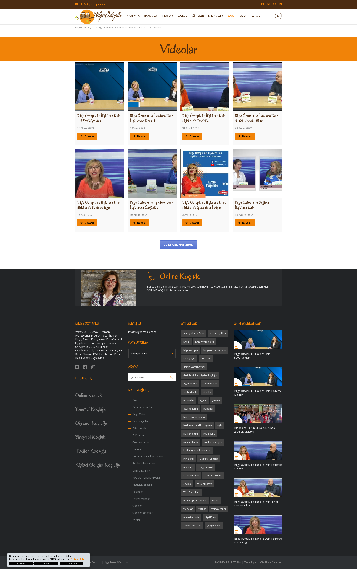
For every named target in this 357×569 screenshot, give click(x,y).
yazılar (202, 509)
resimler (188, 467)
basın (186, 341)
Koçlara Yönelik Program (147, 477)
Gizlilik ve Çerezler (271, 562)
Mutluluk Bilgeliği (142, 484)
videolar (188, 509)
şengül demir (214, 525)
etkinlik (207, 392)
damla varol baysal (194, 367)
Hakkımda (150, 15)
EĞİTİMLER (197, 15)
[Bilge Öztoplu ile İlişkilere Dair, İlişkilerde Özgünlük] (152, 173)
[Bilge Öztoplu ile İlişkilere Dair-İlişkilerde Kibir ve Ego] (99, 173)
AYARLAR (71, 563)
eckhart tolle (190, 392)
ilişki (219, 425)
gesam (216, 400)
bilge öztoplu (190, 350)
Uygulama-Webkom (116, 562)
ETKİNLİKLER (215, 15)
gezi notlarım (190, 408)
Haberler (137, 449)
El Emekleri (138, 435)
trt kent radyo (204, 483)
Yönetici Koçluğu (91, 409)
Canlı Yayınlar (140, 421)
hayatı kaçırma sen (194, 417)
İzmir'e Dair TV (141, 470)
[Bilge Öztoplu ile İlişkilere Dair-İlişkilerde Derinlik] (152, 86)
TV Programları (141, 498)
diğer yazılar (190, 383)
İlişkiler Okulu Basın (143, 463)
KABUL (21, 563)
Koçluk (182, 15)
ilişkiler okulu (190, 433)
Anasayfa (133, 15)
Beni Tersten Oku (142, 407)
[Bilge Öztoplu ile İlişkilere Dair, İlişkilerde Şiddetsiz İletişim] (204, 173)
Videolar (137, 506)
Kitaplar (167, 15)
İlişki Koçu (210, 517)
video (215, 500)
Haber (242, 15)
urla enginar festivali (195, 500)
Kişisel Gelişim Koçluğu (97, 464)
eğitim (203, 400)
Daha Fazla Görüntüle (178, 244)
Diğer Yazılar (139, 428)
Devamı (89, 136)
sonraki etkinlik (213, 475)
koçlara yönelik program (197, 450)
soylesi (187, 483)
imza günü (209, 433)
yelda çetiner (218, 509)
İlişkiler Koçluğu (90, 450)
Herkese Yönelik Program (147, 456)
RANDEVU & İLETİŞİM (228, 562)
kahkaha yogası (213, 442)
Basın (135, 400)
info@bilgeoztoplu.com (92, 4)
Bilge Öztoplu (140, 414)
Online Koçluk (88, 395)
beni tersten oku (204, 341)
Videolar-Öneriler (142, 513)
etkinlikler (188, 400)
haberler (208, 408)
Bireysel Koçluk (90, 437)
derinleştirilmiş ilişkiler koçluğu (200, 375)
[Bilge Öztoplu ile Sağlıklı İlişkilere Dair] (257, 173)
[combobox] (152, 353)
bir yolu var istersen (214, 350)
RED (46, 563)
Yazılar (136, 520)
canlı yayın (189, 358)
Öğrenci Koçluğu (91, 423)
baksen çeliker (218, 333)
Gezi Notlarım (140, 442)
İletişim (256, 15)
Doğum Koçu (210, 383)
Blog (230, 15)
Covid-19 (205, 358)
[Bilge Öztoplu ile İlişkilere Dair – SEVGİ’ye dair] (99, 86)
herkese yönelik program (197, 425)
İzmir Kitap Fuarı (192, 525)
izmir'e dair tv (190, 442)
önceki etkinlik (191, 517)
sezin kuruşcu (191, 475)
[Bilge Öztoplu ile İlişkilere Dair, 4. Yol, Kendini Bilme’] (257, 86)
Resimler (137, 491)
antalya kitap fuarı (193, 333)
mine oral (188, 458)
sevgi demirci (205, 467)
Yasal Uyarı (250, 562)
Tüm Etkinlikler (191, 492)
